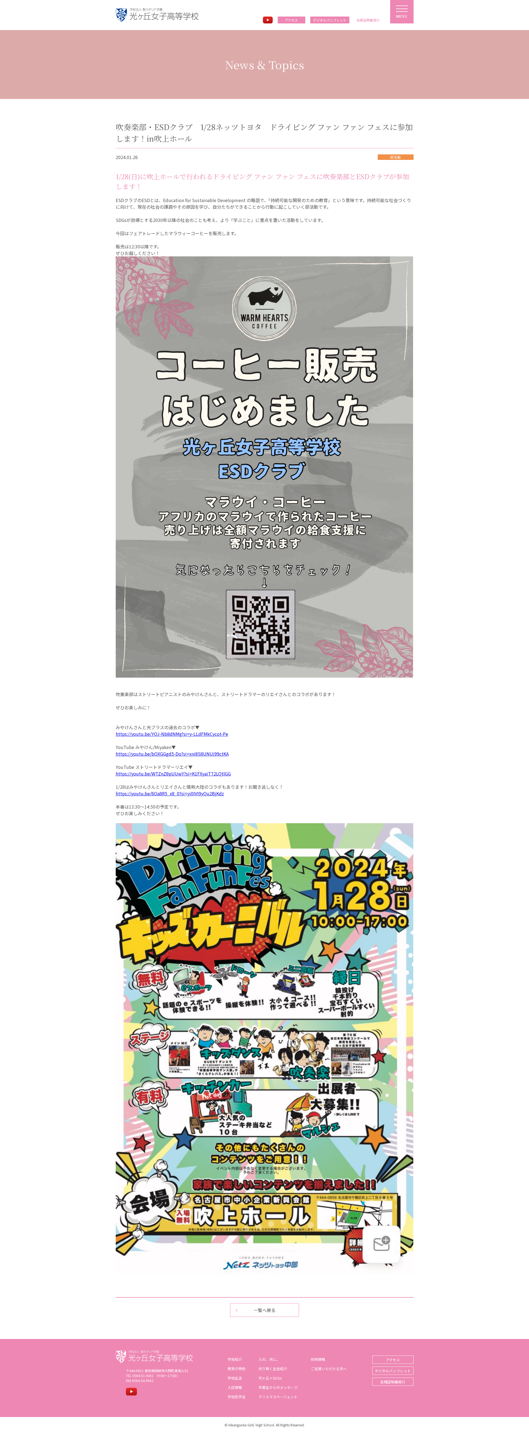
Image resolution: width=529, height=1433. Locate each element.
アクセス (291, 20)
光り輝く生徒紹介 (272, 1368)
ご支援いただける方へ (329, 1368)
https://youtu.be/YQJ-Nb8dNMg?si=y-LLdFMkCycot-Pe (172, 734)
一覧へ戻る (264, 1310)
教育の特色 (236, 1368)
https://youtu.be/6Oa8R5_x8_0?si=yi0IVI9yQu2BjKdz (170, 793)
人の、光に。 (269, 1359)
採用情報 (318, 1359)
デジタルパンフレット (329, 20)
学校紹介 (235, 1359)
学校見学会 (236, 1396)
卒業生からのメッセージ (278, 1387)
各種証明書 (368, 20)
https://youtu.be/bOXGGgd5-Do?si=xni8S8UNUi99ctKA (172, 753)
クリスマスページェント (278, 1396)
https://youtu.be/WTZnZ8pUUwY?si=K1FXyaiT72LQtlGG (173, 773)
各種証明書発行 (392, 1381)
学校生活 (235, 1378)
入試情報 (235, 1387)
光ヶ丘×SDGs (270, 1378)
